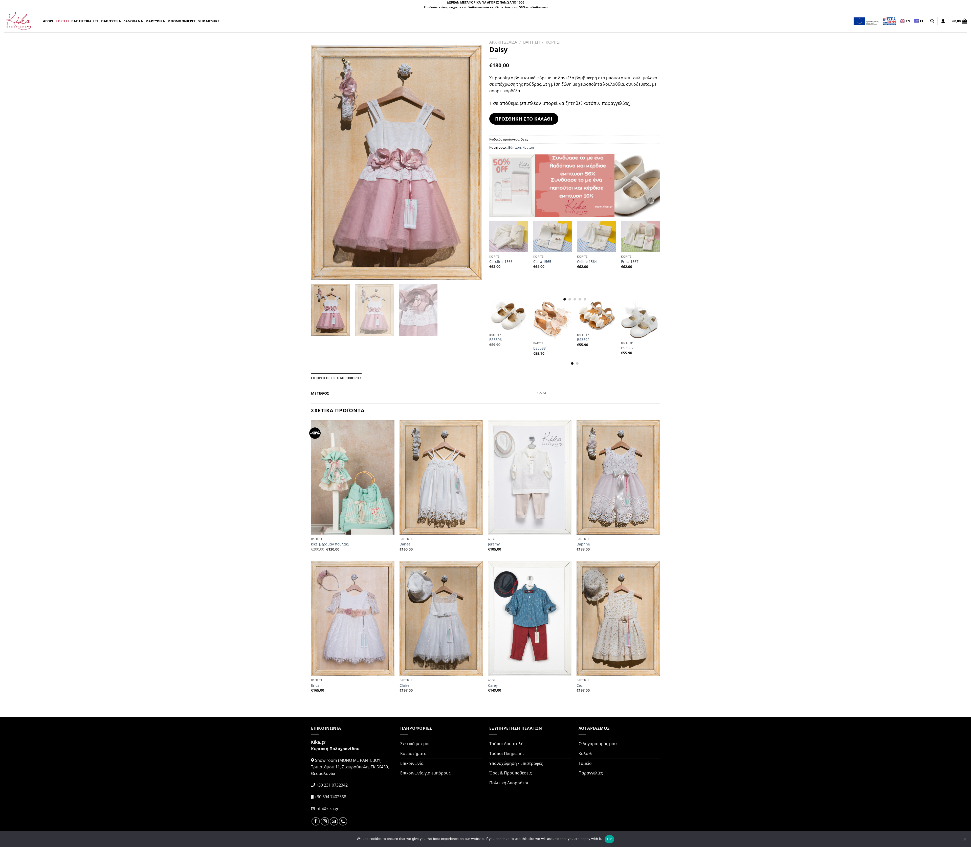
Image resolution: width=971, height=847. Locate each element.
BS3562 (627, 348)
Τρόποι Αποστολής (507, 743)
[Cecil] (618, 618)
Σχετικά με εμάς (415, 743)
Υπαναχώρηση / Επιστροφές (516, 763)
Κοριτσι (62, 21)
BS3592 (583, 339)
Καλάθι (585, 753)
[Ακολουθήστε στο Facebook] (316, 821)
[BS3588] (552, 320)
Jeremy (494, 544)
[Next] (471, 162)
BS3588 (539, 348)
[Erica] (352, 618)
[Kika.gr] (19, 21)
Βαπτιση (531, 42)
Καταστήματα (413, 753)
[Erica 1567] (640, 236)
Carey (493, 685)
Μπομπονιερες (181, 21)
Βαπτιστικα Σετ (85, 21)
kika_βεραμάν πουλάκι (330, 544)
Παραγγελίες (591, 773)
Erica (315, 685)
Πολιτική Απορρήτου (509, 783)
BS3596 (495, 339)
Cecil (581, 685)
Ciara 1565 (542, 261)
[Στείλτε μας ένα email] (334, 821)
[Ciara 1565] (552, 236)
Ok (609, 839)
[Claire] (441, 618)
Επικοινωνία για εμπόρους (425, 773)
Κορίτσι (528, 147)
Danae (405, 544)
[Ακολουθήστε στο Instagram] (325, 821)
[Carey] (529, 618)
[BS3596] (508, 315)
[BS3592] (596, 315)
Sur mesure (208, 21)
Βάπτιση (514, 147)
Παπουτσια (111, 21)
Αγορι (48, 21)
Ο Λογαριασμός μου (598, 743)
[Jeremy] (529, 477)
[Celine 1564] (596, 236)
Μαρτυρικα (155, 21)
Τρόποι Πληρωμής (506, 753)
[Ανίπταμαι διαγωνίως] (318, 274)
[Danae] (441, 477)
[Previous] (320, 162)
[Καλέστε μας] (343, 821)
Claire (404, 685)
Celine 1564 (587, 261)
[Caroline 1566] (508, 236)
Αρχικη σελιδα (503, 42)
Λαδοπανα (133, 21)
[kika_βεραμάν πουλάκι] (352, 477)
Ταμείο (585, 763)
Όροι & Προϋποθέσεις (510, 773)
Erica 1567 (629, 261)
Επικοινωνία (412, 763)
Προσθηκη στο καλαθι (524, 119)
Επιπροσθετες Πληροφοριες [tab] (336, 378)
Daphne (583, 544)
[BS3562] (640, 319)
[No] (964, 841)
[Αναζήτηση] (932, 21)
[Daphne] (618, 477)
